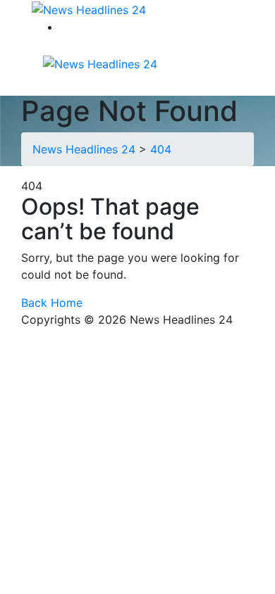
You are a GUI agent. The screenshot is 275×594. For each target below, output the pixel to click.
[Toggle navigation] (175, 62)
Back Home (51, 303)
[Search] (68, 27)
